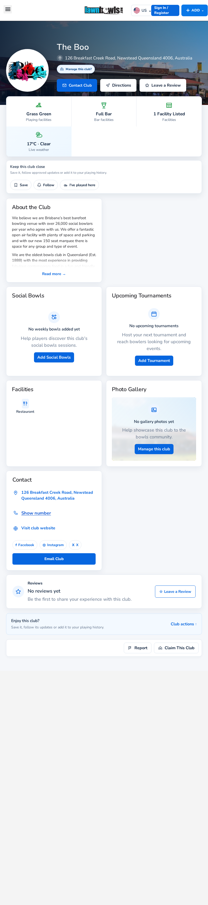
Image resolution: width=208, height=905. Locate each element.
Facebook (24, 545)
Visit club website (38, 528)
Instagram (53, 545)
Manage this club (154, 449)
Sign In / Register (161, 10)
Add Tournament (154, 360)
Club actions (184, 624)
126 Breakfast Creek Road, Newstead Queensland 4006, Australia (57, 495)
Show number (36, 513)
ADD (194, 10)
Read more (54, 273)
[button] (8, 9)
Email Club (54, 558)
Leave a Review (175, 591)
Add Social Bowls (54, 357)
